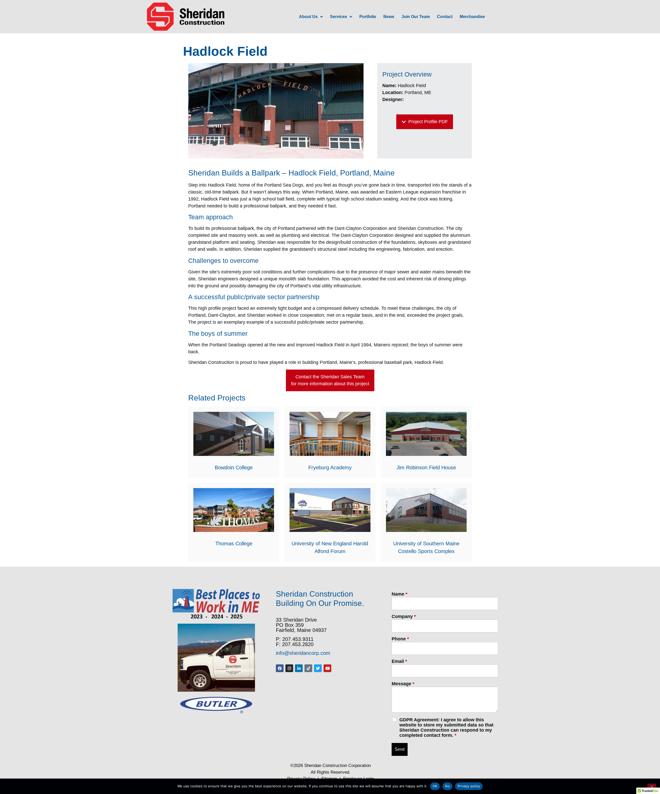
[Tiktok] (308, 668)
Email (399, 661)
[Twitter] (318, 668)
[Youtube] (327, 668)
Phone (400, 638)
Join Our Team (415, 16)
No (447, 786)
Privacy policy (469, 786)
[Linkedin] (299, 668)
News (388, 16)
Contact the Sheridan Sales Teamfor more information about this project (330, 380)
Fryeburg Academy (330, 467)
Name (399, 594)
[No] (651, 786)
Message (403, 683)
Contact (444, 16)
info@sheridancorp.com (303, 653)
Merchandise (472, 16)
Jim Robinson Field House (426, 467)
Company (404, 616)
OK (435, 786)
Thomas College (233, 543)
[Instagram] (289, 668)
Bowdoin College (234, 467)
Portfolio (367, 16)
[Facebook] (280, 668)
